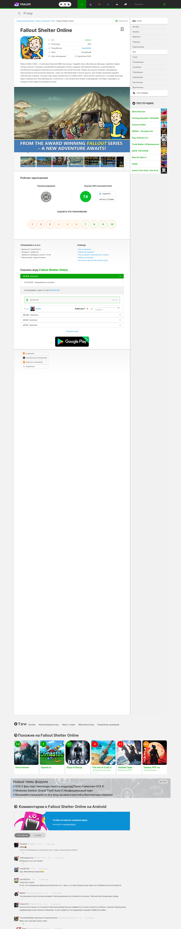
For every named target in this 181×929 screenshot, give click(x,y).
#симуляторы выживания (108, 725)
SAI (43, 290)
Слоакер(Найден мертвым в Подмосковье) (39, 918)
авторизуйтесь (69, 824)
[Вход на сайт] (164, 4)
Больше (164, 781)
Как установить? (84, 249)
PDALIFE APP (54, 290)
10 (112, 224)
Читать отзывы (106, 199)
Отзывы (37, 835)
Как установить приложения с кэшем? (93, 255)
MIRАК (23, 893)
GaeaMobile (86, 48)
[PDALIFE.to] (21, 4)
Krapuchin (24, 904)
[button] (128, 89)
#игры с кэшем (68, 725)
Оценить (106, 194)
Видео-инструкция (85, 257)
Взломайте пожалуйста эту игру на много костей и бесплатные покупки (63, 794)
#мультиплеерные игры (49, 725)
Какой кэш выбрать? (86, 252)
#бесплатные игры (86, 725)
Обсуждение (22, 835)
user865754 (25, 879)
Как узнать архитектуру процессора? (93, 260)
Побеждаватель (27, 858)
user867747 (25, 869)
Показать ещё (72, 331)
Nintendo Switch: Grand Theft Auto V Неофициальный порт (53, 790)
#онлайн (31, 725)
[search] (86, 13)
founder (38, 309)
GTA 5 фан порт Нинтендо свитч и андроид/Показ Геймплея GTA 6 (58, 786)
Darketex (23, 844)
